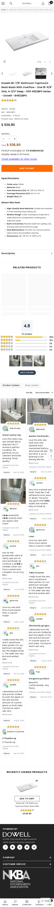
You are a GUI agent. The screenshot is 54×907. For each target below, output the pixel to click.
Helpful (7, 472)
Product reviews (11, 385)
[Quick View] (37, 781)
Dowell (12, 109)
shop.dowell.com (27, 842)
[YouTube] (34, 847)
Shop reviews (32, 385)
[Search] (11, 3)
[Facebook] (5, 847)
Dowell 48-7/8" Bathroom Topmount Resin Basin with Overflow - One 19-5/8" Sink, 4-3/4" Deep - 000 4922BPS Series (27, 805)
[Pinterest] (19, 847)
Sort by (29, 393)
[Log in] (43, 3)
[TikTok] (26, 847)
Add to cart (27, 168)
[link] (13, 309)
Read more (7, 578)
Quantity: (5, 134)
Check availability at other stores (19, 159)
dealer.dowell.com (11, 842)
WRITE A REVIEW (27, 372)
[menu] (3, 3)
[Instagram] (12, 847)
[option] (27, 39)
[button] (44, 61)
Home (3, 10)
